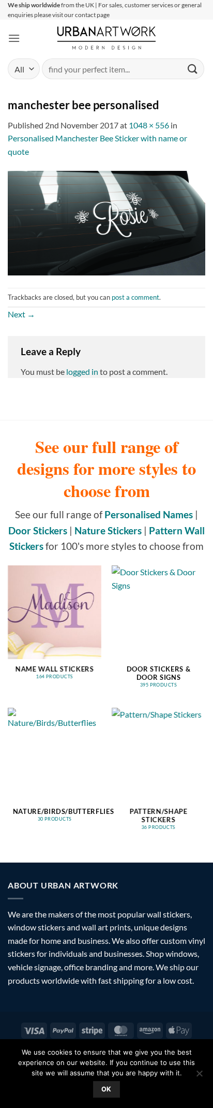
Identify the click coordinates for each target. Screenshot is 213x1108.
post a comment (135, 297)
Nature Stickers (108, 530)
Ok (106, 1089)
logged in (82, 371)
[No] (199, 1076)
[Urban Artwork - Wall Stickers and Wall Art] (107, 38)
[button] (14, 38)
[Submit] (192, 69)
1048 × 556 (149, 125)
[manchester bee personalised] (106, 222)
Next (21, 314)
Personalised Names (148, 514)
